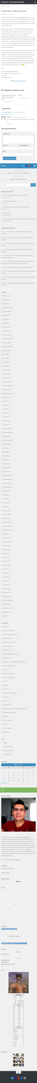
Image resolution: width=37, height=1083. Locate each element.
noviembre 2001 (7, 600)
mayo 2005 (6, 503)
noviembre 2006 (7, 432)
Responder (9, 124)
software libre (24, 837)
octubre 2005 (6, 483)
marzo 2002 (6, 585)
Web (4, 151)
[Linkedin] (35, 166)
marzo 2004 (6, 538)
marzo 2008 (6, 370)
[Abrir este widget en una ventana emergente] (16, 943)
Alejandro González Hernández (7, 868)
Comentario (6, 134)
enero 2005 (6, 518)
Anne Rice (26, 843)
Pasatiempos (6, 705)
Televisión (5, 716)
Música (5, 701)
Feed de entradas (7, 746)
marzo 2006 (6, 463)
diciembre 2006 (7, 428)
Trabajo (5, 724)
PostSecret (4, 962)
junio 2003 (5, 553)
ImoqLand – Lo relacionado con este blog (14, 662)
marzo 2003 (6, 561)
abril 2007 (5, 413)
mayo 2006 (6, 456)
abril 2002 (5, 581)
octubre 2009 (6, 311)
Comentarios (8, 112)
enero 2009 (6, 331)
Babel (20, 95)
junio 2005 (5, 499)
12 (8, 775)
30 (23, 1041)
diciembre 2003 (7, 542)
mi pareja (27, 849)
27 (13, 780)
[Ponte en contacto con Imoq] (18, 831)
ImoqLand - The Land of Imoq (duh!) (12, 2)
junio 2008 (5, 358)
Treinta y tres (6, 213)
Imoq (5, 14)
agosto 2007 (6, 397)
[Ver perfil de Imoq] (12, 943)
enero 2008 (6, 378)
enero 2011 (6, 300)
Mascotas (5, 685)
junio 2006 (5, 452)
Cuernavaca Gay (5, 960)
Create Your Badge (5, 872)
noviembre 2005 (7, 479)
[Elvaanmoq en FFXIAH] (18, 993)
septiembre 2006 (7, 440)
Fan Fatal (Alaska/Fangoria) (10, 654)
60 (23, 1029)
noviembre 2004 (7, 526)
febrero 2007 (6, 421)
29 (23, 780)
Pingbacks (19, 112)
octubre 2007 (6, 389)
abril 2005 (5, 506)
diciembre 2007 (7, 381)
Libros (4, 669)
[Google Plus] (32, 166)
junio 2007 (5, 405)
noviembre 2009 (7, 307)
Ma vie (4, 681)
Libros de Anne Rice (8, 673)
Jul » (7, 783)
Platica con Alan (5, 964)
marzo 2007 (6, 417)
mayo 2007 (6, 409)
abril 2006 (5, 460)
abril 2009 (5, 323)
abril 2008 (5, 366)
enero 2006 (6, 471)
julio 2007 (5, 401)
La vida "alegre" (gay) (8, 665)
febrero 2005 (6, 514)
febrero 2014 (6, 296)
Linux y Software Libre (9, 677)
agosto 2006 (6, 444)
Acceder (5, 743)
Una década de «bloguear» (10, 201)
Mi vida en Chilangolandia (9, 693)
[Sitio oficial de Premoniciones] (18, 81)
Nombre (5, 145)
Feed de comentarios (8, 750)
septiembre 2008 (7, 346)
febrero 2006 (6, 467)
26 (8, 780)
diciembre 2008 (7, 335)
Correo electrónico (24, 145)
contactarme (17, 859)
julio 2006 (5, 448)
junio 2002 (5, 573)
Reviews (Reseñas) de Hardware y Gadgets (14, 708)
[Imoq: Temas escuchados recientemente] (9, 929)
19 (8, 778)
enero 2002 (6, 592)
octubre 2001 (6, 604)
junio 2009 (5, 319)
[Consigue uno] (5, 943)
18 (3, 778)
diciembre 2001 (7, 596)
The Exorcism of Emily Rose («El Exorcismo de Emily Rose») (8, 97)
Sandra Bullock (23, 17)
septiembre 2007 (7, 393)
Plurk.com (15, 904)
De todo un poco (7, 646)
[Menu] (35, 2)
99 (18, 1009)
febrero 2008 (6, 374)
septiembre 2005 (7, 487)
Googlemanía (6, 658)
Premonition (6, 23)
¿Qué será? (6, 732)
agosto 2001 (6, 612)
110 (23, 1035)
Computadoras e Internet (9, 642)
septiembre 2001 (7, 608)
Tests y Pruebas (7, 720)
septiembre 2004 (7, 530)
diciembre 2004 (7, 522)
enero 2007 (6, 424)
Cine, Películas (5, 6)
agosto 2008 (6, 350)
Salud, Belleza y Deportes (9, 712)
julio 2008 (5, 354)
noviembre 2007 (7, 385)
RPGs (31, 841)
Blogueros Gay (5, 954)
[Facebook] (26, 166)
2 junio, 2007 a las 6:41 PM (19, 117)
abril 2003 (5, 557)
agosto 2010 (6, 303)
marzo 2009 (6, 327)
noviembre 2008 (7, 339)
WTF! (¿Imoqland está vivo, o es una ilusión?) (15, 195)
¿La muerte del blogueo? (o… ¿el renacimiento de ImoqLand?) (19, 219)
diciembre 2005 (7, 475)
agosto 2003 (6, 549)
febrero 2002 (6, 588)
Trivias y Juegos (7, 728)
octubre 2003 (6, 545)
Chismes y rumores (8, 630)
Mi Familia (5, 689)
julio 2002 (5, 569)
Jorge (5, 75)
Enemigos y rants (7, 650)
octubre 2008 (6, 342)
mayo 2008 (6, 362)
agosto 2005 (6, 491)
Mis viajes (5, 697)
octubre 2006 (6, 436)
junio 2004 (5, 534)
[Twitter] (24, 166)
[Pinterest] (29, 166)
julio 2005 (5, 495)
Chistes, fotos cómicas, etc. (10, 634)
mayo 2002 (6, 577)
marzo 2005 (6, 510)
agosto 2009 (6, 315)
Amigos (5, 626)
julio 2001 (5, 616)
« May (3, 783)
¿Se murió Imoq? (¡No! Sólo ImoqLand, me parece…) (16, 207)
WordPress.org (7, 754)
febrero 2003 (6, 565)
